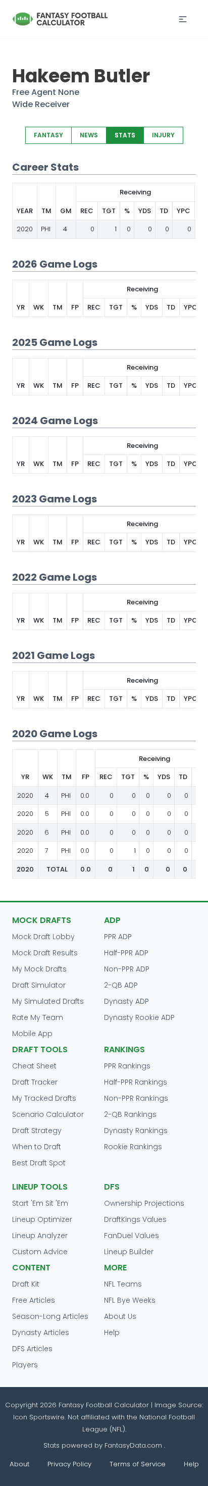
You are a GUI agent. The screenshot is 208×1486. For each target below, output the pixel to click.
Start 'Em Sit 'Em (40, 1203)
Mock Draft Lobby (43, 937)
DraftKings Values (135, 1219)
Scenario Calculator (48, 1114)
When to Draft (36, 1147)
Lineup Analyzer (40, 1236)
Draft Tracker (35, 1082)
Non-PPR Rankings (136, 1098)
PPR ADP (118, 937)
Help (112, 1332)
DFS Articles (32, 1349)
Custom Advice (40, 1252)
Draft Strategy (37, 1130)
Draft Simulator (39, 985)
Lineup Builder (128, 1252)
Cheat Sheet (34, 1066)
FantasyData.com (134, 1445)
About (19, 1464)
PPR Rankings (127, 1066)
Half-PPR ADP (126, 953)
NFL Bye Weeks (129, 1300)
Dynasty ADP (126, 1001)
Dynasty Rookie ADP (139, 1017)
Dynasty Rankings (136, 1130)
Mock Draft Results (45, 953)
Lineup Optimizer (42, 1219)
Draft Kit (25, 1284)
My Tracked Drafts (44, 1098)
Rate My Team (37, 1017)
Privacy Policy (69, 1464)
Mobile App (32, 1034)
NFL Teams (123, 1284)
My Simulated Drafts (48, 1001)
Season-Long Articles (50, 1316)
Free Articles (33, 1300)
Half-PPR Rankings (135, 1082)
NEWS (89, 135)
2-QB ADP (121, 985)
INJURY (163, 135)
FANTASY (48, 135)
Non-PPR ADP (126, 969)
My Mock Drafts (39, 969)
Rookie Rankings (133, 1147)
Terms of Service (138, 1464)
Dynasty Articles (40, 1332)
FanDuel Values (131, 1236)
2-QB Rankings (130, 1114)
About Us (120, 1316)
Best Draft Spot (39, 1163)
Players (25, 1365)
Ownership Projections (144, 1203)
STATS (125, 135)
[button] (183, 19)
